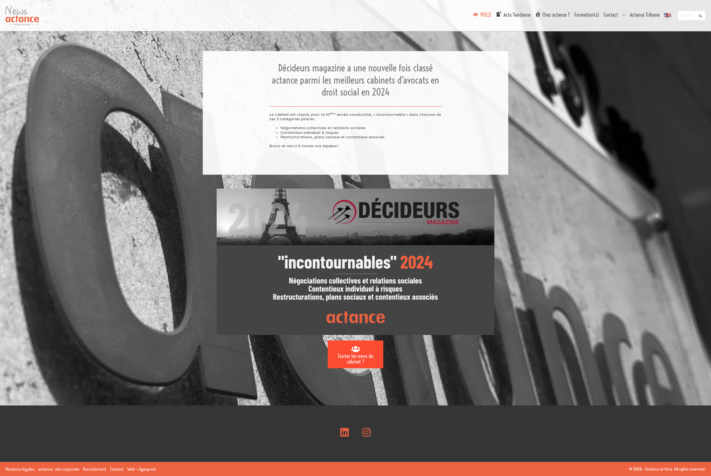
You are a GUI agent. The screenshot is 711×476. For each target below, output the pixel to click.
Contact (611, 15)
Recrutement (94, 469)
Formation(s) (586, 15)
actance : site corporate (58, 469)
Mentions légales (20, 469)
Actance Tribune (645, 15)
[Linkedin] (345, 432)
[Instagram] (366, 432)
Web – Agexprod (141, 469)
